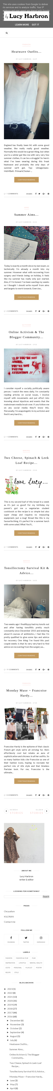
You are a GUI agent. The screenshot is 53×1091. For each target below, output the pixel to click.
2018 (9, 1008)
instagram (41, 942)
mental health (36, 963)
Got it (35, 24)
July (12, 1040)
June (12, 1080)
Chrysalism (9, 911)
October (14, 1028)
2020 (9, 1000)
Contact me (9, 921)
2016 (9, 1016)
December (15, 1020)
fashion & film (22, 958)
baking (26, 450)
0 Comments (12, 795)
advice (26, 561)
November (15, 1024)
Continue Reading (26, 180)
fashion (26, 44)
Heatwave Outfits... (27, 51)
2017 (9, 1012)
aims (26, 207)
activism (26, 325)
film (33, 958)
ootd (8, 968)
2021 (9, 996)
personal (18, 968)
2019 (9, 1004)
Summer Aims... (26, 214)
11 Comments (13, 669)
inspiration (10, 963)
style (16, 972)
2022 (9, 992)
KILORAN (9, 916)
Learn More (22, 24)
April (12, 1088)
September (15, 1032)
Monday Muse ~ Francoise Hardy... (26, 1076)
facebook (11, 942)
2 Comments (12, 311)
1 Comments (12, 194)
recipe (8, 972)
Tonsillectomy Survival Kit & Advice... (27, 1071)
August (13, 1036)
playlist (29, 968)
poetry (39, 968)
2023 (9, 989)
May (12, 1084)
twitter (26, 942)
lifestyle (22, 963)
